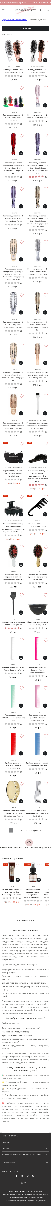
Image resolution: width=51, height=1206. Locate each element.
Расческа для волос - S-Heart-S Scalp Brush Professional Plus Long (37, 271)
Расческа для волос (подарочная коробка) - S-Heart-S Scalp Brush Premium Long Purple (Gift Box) (37, 168)
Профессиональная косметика (14, 20)
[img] (12, 76)
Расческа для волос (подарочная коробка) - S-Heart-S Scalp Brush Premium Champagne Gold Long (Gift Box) (37, 221)
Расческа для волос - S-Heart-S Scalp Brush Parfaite (13, 117)
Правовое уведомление (37, 1201)
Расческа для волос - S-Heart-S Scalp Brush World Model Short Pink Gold (13, 425)
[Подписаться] (47, 1162)
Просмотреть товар (21, 60)
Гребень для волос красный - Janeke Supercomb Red (13, 765)
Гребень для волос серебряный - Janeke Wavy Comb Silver (37, 813)
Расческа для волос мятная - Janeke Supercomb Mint (13, 717)
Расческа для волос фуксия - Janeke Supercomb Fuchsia (37, 670)
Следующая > (36, 830)
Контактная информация (17, 1201)
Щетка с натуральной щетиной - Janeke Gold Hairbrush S (37, 577)
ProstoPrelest (20, 1191)
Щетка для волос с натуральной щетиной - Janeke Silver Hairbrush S (13, 577)
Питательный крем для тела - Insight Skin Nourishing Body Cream (12, 892)
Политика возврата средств (13, 1194)
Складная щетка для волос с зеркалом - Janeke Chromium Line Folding (13, 813)
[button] (41, 10)
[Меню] (3, 10)
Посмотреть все (25, 920)
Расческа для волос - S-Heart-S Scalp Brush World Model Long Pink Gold (37, 375)
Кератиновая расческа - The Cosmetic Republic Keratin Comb (13, 473)
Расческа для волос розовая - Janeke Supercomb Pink (37, 717)
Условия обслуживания (18, 1197)
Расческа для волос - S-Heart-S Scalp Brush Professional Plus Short (13, 324)
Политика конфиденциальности (36, 1194)
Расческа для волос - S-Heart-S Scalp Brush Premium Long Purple (13, 218)
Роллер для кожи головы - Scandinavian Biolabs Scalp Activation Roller (38, 425)
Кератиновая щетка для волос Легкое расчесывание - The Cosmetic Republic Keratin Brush (37, 476)
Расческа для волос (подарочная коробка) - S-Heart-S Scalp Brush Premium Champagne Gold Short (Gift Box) (13, 274)
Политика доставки (36, 1197)
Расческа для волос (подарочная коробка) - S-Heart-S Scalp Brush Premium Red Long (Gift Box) (13, 168)
